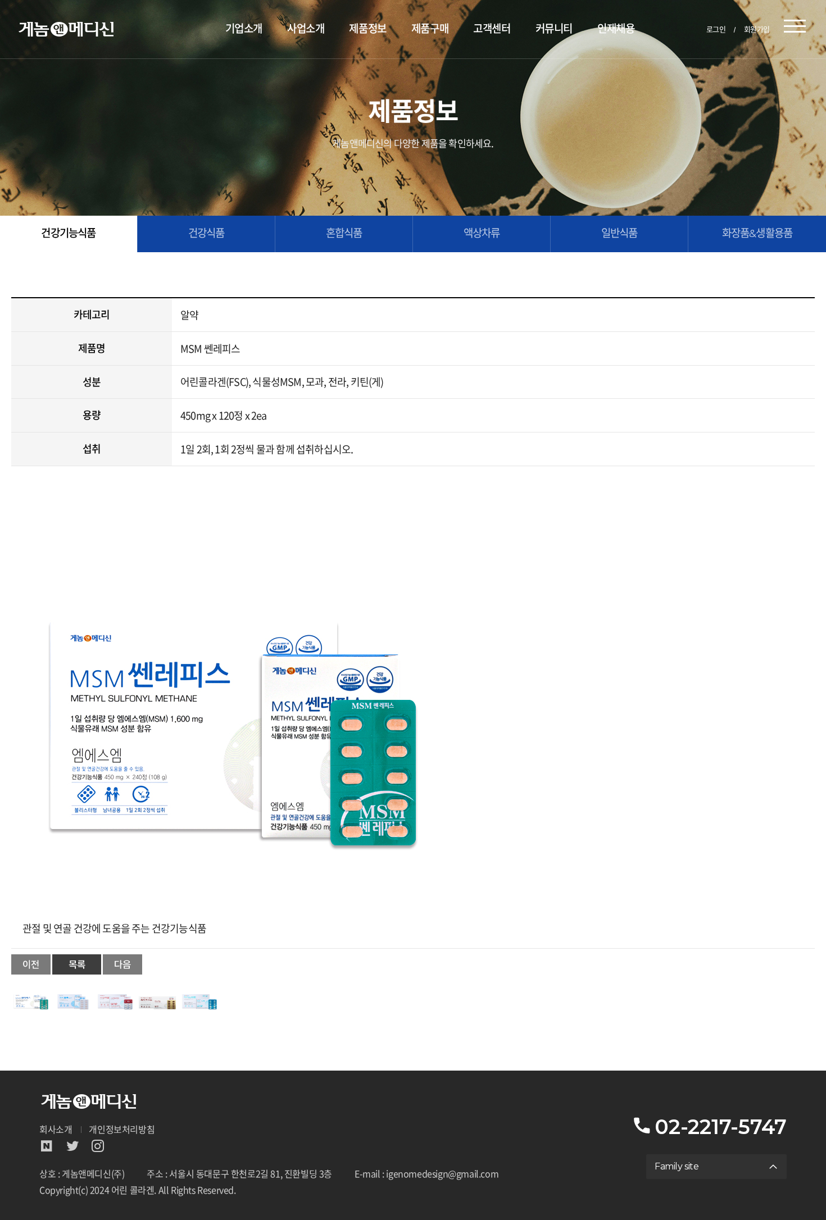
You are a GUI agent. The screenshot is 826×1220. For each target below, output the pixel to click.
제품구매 (429, 28)
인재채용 (615, 28)
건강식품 (206, 233)
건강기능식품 (68, 233)
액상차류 (482, 233)
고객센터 (491, 28)
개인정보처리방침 (122, 1130)
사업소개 (305, 28)
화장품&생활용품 (757, 233)
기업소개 (243, 28)
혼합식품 (344, 233)
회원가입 (757, 29)
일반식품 (619, 233)
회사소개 (55, 1130)
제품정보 (367, 28)
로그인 (716, 29)
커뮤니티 (554, 28)
